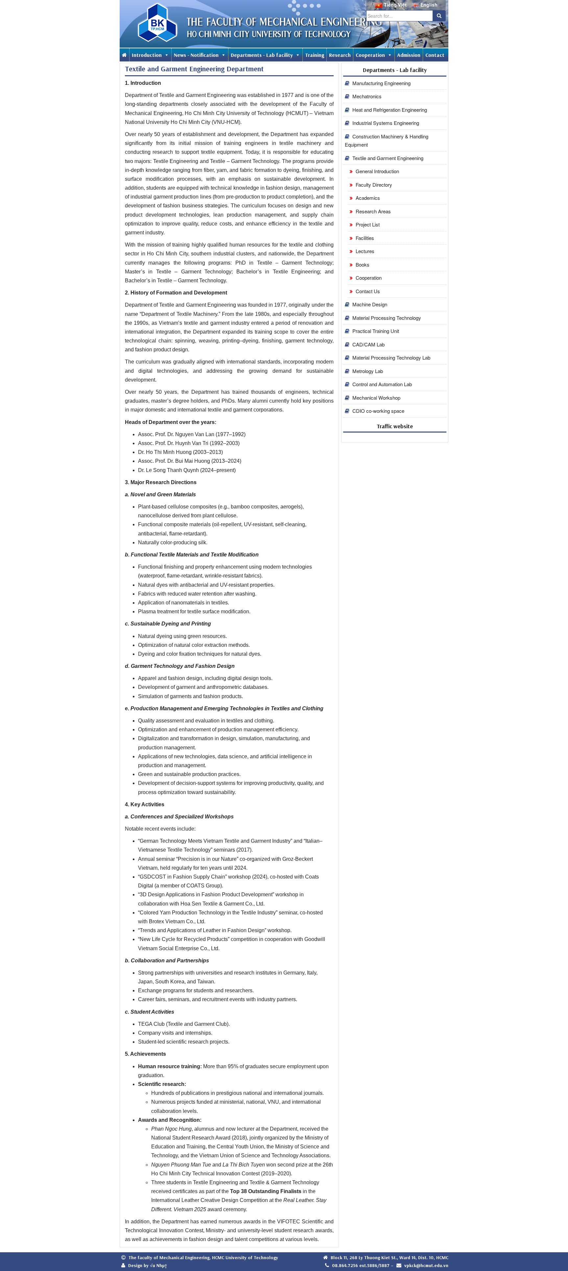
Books (361, 264)
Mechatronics (366, 96)
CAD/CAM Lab (368, 344)
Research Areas (372, 211)
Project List (367, 224)
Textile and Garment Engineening (387, 157)
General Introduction (376, 171)
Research (340, 55)
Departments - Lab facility (262, 55)
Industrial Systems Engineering (385, 122)
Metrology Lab (367, 370)
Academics (367, 197)
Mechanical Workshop (375, 397)
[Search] (439, 15)
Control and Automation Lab (381, 384)
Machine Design (369, 304)
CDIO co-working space (377, 410)
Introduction (147, 55)
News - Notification (196, 55)
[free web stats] (394, 437)
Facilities (364, 237)
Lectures (364, 250)
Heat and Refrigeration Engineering (389, 109)
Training (314, 55)
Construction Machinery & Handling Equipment (386, 140)
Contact (434, 55)
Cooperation (370, 55)
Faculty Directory (373, 184)
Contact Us (367, 291)
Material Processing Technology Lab (390, 357)
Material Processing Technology (386, 317)
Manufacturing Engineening (381, 83)
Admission (408, 55)
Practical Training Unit (375, 330)
